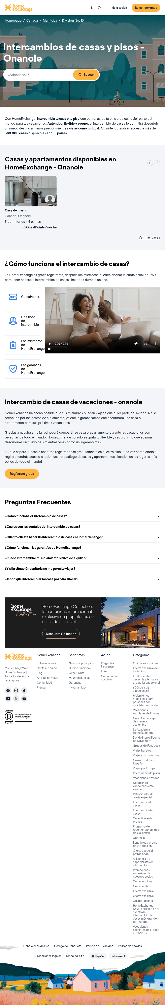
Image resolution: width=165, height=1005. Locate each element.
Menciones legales (49, 956)
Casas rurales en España (144, 762)
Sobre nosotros (46, 663)
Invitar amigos (78, 687)
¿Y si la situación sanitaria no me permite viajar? (40, 569)
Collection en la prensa (143, 820)
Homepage (13, 20)
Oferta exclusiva (143, 891)
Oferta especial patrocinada (143, 852)
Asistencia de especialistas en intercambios (143, 862)
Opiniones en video (145, 663)
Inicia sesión (119, 7)
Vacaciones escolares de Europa (146, 712)
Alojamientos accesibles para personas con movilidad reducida (145, 700)
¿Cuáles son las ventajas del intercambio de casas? (42, 527)
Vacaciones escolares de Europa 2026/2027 (146, 930)
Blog (39, 673)
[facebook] (8, 690)
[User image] (50, 200)
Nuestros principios (81, 663)
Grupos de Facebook (146, 745)
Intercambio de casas (143, 804)
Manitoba (50, 20)
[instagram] (16, 690)
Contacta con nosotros (109, 678)
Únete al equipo (47, 668)
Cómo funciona (143, 881)
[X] (16, 698)
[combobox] (51, 75)
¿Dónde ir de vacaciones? (141, 689)
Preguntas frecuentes (108, 665)
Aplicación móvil (47, 677)
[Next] (157, 163)
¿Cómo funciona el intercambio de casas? (36, 516)
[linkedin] (8, 698)
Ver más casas (149, 237)
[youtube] (24, 698)
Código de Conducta (67, 946)
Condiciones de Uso (36, 946)
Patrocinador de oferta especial (143, 796)
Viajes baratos (142, 750)
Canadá (32, 20)
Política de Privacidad (99, 946)
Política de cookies (130, 946)
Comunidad (44, 682)
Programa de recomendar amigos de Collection (146, 830)
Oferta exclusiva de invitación (145, 669)
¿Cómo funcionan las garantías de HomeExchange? (43, 548)
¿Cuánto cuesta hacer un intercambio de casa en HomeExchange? (54, 537)
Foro (104, 671)
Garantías (75, 682)
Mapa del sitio (75, 956)
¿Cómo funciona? (80, 668)
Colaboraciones (143, 900)
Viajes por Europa (144, 768)
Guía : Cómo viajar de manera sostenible (144, 721)
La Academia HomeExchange (143, 731)
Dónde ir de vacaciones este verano (143, 786)
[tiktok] (24, 690)
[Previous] (150, 163)
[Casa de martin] (31, 203)
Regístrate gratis (146, 7)
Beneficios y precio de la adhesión (145, 844)
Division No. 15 (73, 20)
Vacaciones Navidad (146, 778)
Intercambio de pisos (146, 773)
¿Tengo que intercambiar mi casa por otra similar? (41, 579)
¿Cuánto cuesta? (79, 677)
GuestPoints (76, 673)
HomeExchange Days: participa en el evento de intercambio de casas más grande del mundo (146, 913)
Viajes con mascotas (146, 755)
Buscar (89, 75)
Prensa (41, 687)
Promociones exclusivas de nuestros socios (143, 873)
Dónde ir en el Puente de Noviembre (146, 739)
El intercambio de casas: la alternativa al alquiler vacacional (146, 679)
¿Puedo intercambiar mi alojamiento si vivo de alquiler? (46, 558)
